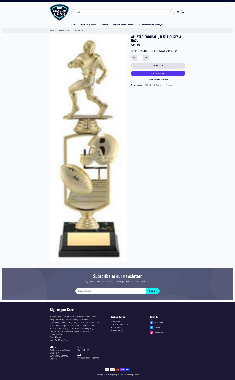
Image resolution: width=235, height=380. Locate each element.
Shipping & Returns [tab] (154, 85)
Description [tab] (136, 85)
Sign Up (153, 291)
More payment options (158, 79)
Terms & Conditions (119, 325)
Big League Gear (62, 309)
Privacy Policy (117, 327)
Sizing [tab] (169, 85)
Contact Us (116, 322)
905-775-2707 (82, 350)
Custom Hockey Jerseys (150, 25)
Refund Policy (117, 330)
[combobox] (119, 12)
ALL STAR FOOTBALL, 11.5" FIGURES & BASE (71, 31)
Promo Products (88, 25)
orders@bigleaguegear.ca (87, 358)
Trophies (104, 25)
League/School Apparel (123, 25)
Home (73, 25)
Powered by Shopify (131, 375)
